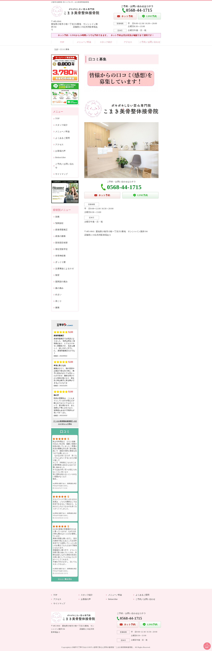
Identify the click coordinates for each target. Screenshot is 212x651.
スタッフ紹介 (106, 42)
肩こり (58, 301)
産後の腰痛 (60, 236)
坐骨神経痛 (60, 256)
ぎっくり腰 (60, 262)
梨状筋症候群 (61, 243)
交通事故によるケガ (64, 269)
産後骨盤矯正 (61, 230)
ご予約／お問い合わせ (149, 42)
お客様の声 (60, 151)
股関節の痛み (61, 282)
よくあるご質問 (62, 138)
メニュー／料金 (84, 42)
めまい (58, 294)
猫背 (57, 275)
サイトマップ (61, 174)
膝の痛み (59, 288)
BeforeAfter (60, 157)
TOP (62, 42)
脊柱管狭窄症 (61, 249)
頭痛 (57, 217)
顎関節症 (59, 223)
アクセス (128, 42)
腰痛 (57, 308)
